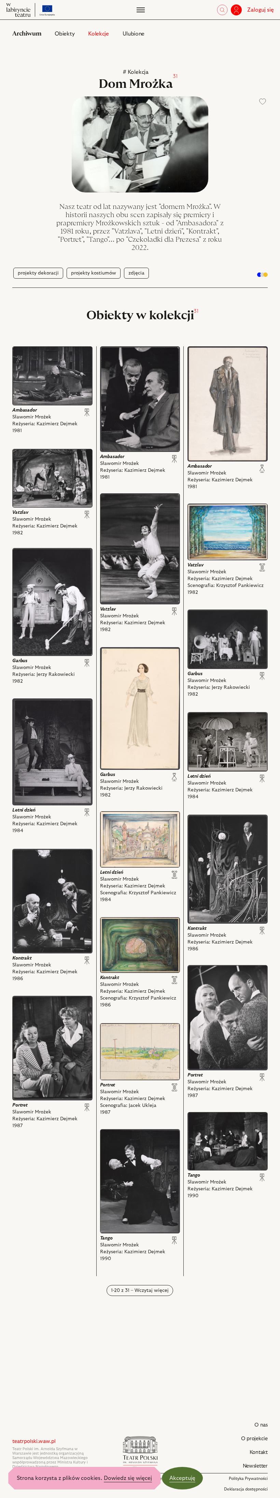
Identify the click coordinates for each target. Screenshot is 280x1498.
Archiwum (26, 33)
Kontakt (259, 1452)
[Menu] (140, 10)
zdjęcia (136, 273)
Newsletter (255, 1466)
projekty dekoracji (38, 273)
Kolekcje (98, 34)
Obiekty (64, 34)
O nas (261, 1425)
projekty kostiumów (93, 273)
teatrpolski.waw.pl (34, 1441)
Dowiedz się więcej (128, 1478)
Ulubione (133, 34)
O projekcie (254, 1438)
